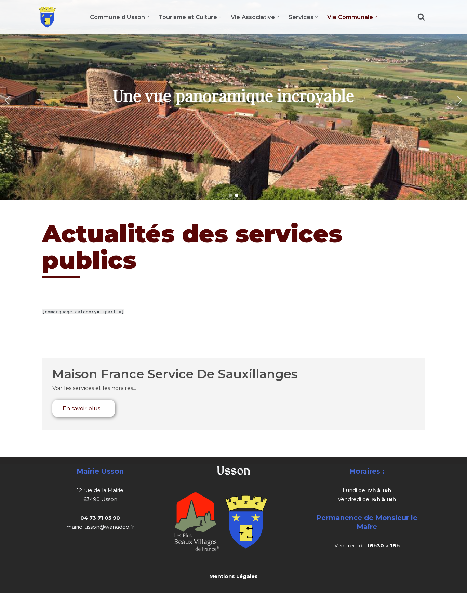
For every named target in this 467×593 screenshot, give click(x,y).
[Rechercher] (421, 17)
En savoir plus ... (84, 408)
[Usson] (47, 17)
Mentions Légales (233, 576)
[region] (233, 100)
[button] (148, 17)
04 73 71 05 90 (100, 518)
